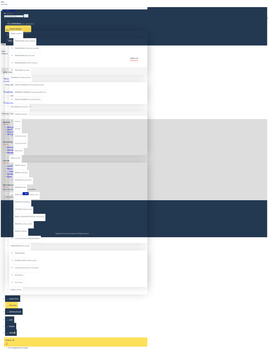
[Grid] (3, 69)
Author (3, 51)
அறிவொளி (4, 53)
